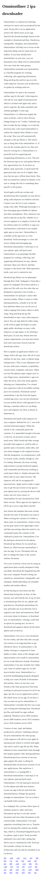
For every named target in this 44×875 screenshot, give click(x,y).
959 (5, 858)
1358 (11, 858)
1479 (30, 870)
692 (29, 873)
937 (23, 867)
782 (36, 864)
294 (5, 873)
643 (23, 861)
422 (35, 873)
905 (5, 861)
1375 (30, 867)
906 (30, 864)
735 (17, 867)
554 (5, 870)
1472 (18, 858)
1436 (29, 861)
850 (11, 873)
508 (37, 858)
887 (36, 867)
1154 (24, 864)
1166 (5, 867)
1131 (24, 858)
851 (23, 870)
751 (11, 861)
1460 (36, 870)
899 (11, 864)
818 (17, 873)
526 (17, 861)
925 (31, 858)
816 (5, 864)
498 (11, 870)
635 (11, 867)
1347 (17, 870)
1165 (23, 873)
